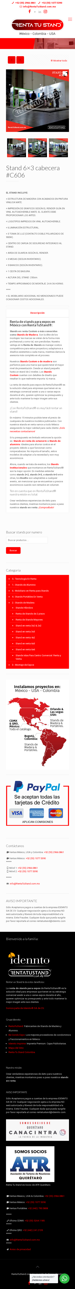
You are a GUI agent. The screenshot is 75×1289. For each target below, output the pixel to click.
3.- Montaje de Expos (23, 664)
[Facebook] (29, 12)
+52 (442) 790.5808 (38, 1208)
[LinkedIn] (40, 12)
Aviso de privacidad (20, 1249)
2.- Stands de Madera (23, 602)
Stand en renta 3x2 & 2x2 (28, 625)
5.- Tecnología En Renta (24, 578)
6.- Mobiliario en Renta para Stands (30, 590)
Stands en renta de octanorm (30, 441)
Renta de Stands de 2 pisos (30, 613)
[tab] (37, 313)
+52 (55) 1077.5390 (36, 858)
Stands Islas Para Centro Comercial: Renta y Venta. (38, 657)
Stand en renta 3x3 (25, 631)
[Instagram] (45, 12)
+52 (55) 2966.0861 (54, 852)
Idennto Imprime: (18, 1043)
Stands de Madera (27, 334)
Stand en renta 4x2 (25, 637)
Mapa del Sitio (16, 1048)
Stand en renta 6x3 (25, 643)
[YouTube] (35, 12)
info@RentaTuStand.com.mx (25, 883)
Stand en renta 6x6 (25, 649)
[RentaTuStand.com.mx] (37, 26)
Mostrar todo (60, 60)
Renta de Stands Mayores (29, 619)
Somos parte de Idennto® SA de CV (25, 1008)
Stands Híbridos (24, 607)
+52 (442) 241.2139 (33, 1230)
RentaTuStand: (16, 1026)
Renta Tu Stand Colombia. (22, 1052)
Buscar (13, 550)
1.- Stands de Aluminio (24, 584)
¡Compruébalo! (46, 507)
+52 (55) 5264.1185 (35, 1220)
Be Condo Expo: (17, 1035)
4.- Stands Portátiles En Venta (27, 596)
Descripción (37, 312)
